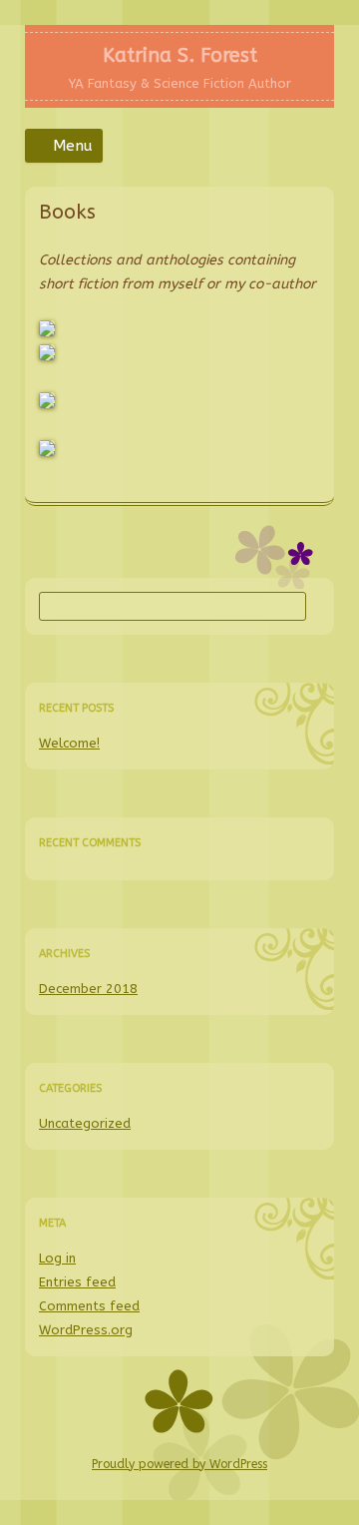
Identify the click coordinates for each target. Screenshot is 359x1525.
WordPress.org (86, 1329)
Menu (73, 146)
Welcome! (69, 743)
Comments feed (89, 1305)
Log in (57, 1258)
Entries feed (77, 1281)
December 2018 (88, 988)
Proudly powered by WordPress (179, 1464)
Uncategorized (85, 1123)
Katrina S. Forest (180, 55)
